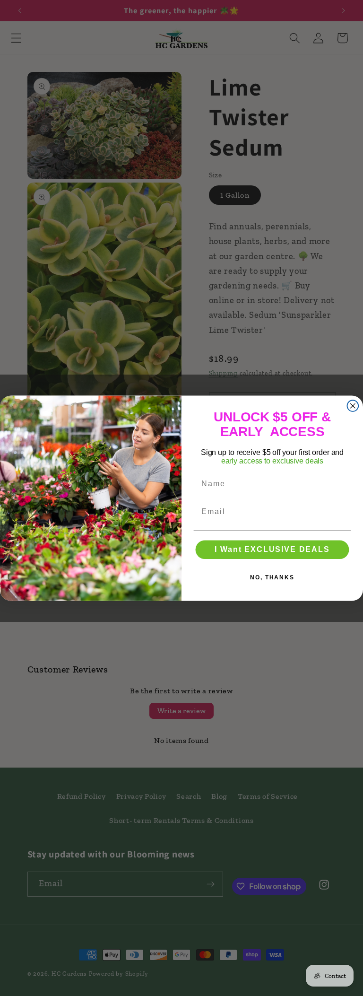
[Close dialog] (353, 405)
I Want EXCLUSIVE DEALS (272, 549)
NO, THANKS (272, 577)
